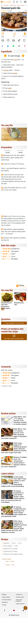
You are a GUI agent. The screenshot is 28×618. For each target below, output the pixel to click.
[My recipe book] (13, 2)
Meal (7, 561)
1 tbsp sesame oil (9, 97)
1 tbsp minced (10, 73)
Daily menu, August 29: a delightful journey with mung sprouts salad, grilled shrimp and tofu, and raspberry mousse (14, 526)
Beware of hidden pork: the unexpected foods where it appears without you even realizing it (14, 462)
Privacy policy (20, 597)
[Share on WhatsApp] (13, 46)
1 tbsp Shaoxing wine (10, 94)
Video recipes (6, 597)
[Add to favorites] (24, 40)
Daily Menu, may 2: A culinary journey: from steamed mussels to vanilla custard (20, 420)
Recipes (4, 594)
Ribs (16, 546)
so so (13, 256)
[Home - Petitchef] (2, 5)
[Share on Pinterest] (24, 46)
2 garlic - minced (11, 70)
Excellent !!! (15, 249)
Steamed (6, 543)
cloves (6, 70)
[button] (3, 21)
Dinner (12, 561)
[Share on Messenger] (8, 46)
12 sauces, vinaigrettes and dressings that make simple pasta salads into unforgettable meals (13, 511)
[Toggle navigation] (25, 2)
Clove (14, 543)
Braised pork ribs (19, 304)
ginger (15, 73)
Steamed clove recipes (10, 548)
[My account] (17, 2)
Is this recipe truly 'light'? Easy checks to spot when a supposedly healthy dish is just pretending (13, 481)
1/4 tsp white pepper (10, 91)
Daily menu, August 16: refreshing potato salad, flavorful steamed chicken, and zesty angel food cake (14, 447)
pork (15, 59)
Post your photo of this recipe (14, 338)
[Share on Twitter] (19, 46)
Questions (5, 602)
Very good (15, 251)
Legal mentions (20, 603)
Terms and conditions (18, 600)
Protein (8, 565)
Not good (14, 259)
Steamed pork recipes (10, 551)
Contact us (19, 594)
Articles (4, 605)
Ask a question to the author (15, 323)
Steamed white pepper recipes (13, 554)
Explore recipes (6, 559)
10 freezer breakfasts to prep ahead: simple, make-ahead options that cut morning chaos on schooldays (12, 496)
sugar (10, 88)
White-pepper (7, 546)
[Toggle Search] (21, 2)
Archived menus (6, 599)
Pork (20, 543)
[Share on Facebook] (2, 46)
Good (13, 254)
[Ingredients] (2, 309)
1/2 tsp (7, 88)
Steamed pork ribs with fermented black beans (6, 305)
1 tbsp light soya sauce (11, 85)
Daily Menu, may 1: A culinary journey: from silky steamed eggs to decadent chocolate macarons (14, 433)
